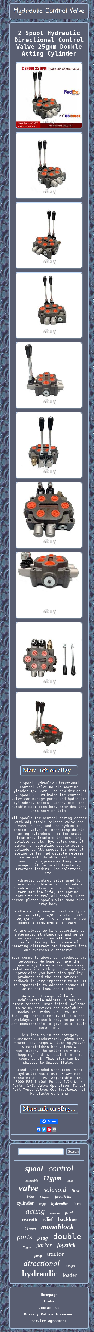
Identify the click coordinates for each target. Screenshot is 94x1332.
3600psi (70, 1266)
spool (34, 1168)
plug (42, 1238)
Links (49, 1301)
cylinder (25, 1203)
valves (70, 1180)
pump (38, 1256)
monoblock (57, 1227)
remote (55, 1213)
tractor (55, 1253)
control (60, 1168)
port (69, 1212)
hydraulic (39, 1273)
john (30, 1197)
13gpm (44, 1197)
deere (77, 1204)
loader (70, 1275)
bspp (42, 1204)
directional (42, 1263)
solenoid (55, 1189)
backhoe (67, 1219)
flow (76, 1190)
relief (47, 1219)
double (67, 1236)
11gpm (52, 1178)
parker (44, 1245)
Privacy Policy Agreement (49, 1314)
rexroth (29, 1219)
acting (35, 1211)
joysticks (63, 1196)
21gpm (30, 1229)
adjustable (31, 1180)
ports (24, 1237)
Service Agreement (49, 1321)
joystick (66, 1245)
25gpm (26, 1247)
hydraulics (59, 1203)
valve (28, 1188)
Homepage (49, 1295)
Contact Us (49, 1308)
